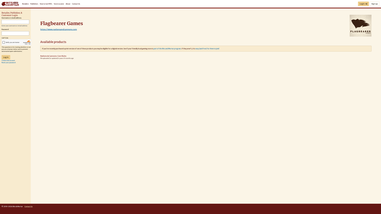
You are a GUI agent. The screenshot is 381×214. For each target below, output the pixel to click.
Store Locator (59, 4)
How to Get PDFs (46, 4)
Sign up (374, 4)
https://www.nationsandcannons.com (58, 29)
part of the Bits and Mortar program (167, 49)
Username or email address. (12, 18)
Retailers (25, 4)
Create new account (8, 60)
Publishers (34, 4)
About (68, 4)
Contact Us (76, 4)
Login (362, 4)
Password (5, 29)
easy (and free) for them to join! (207, 49)
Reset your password (9, 62)
